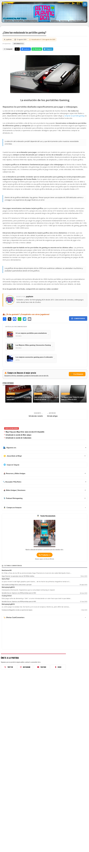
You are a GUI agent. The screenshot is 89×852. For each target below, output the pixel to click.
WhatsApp (38, 49)
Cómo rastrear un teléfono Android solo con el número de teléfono (46, 398)
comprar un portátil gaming (74, 116)
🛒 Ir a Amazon (77, 374)
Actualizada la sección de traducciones (18, 438)
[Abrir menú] (84, 4)
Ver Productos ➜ (44, 555)
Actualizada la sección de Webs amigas (18, 435)
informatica (18, 44)
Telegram (49, 49)
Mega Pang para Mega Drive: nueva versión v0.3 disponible (25, 432)
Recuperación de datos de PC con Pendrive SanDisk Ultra (18, 398)
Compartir (9, 49)
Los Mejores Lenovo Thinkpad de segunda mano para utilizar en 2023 (73, 398)
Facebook (27, 49)
